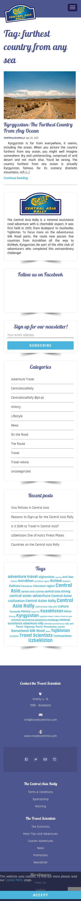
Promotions (40, 855)
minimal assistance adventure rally (39, 621)
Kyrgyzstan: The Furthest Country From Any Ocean (38, 127)
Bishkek (56, 581)
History (16, 407)
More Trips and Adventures (40, 833)
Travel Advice (20, 462)
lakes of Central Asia (63, 616)
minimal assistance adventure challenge (34, 620)
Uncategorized (21, 471)
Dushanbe (15, 611)
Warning (40, 806)
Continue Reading (16, 178)
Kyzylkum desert (47, 616)
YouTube (45, 759)
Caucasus (26, 586)
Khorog (12, 616)
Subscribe (40, 345)
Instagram (54, 759)
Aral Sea (67, 577)
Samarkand (20, 631)
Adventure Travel (22, 379)
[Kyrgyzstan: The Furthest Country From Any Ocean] (40, 120)
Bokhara (66, 581)
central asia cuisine (32, 591)
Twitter (36, 759)
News (14, 425)
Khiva (67, 611)
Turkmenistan (62, 635)
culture (63, 606)
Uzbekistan (40, 640)
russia (61, 626)
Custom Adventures (40, 840)
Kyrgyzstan (27, 615)
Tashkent (14, 636)
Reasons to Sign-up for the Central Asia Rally (42, 517)
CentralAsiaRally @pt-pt (27, 397)
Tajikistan (60, 630)
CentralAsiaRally (14, 138)
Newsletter (40, 862)
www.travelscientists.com (40, 736)
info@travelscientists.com (40, 719)
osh (71, 623)
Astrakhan (26, 581)
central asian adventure (29, 596)
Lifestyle (17, 416)
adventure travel (23, 577)
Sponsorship (41, 799)
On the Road (19, 434)
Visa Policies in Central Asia (30, 507)
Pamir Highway (25, 626)
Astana (14, 581)
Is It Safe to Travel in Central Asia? (35, 526)
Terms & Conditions (40, 792)
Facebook (26, 759)
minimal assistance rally (56, 623)
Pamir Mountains (46, 626)
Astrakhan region (41, 581)
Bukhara (14, 586)
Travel (15, 453)
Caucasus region (44, 586)
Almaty (58, 577)
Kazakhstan (51, 611)
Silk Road (37, 631)
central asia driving (57, 591)
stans (47, 631)
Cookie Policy (14, 880)
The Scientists (40, 826)
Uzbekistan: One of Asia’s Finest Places (37, 535)
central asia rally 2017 (46, 606)
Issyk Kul (35, 612)
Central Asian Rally (40, 601)
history (26, 611)
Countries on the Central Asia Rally (35, 544)
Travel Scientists (36, 635)
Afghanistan (46, 577)
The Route (18, 444)
